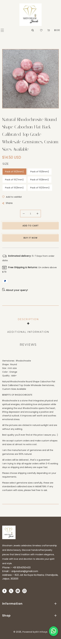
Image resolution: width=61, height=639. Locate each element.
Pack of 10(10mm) (40, 187)
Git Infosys (42, 631)
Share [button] (9, 203)
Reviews (28, 344)
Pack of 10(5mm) (14, 171)
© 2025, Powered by (24, 631)
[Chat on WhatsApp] (53, 631)
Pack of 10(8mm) (39, 179)
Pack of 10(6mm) (39, 171)
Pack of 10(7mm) (14, 179)
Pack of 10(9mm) (14, 187)
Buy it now (30, 237)
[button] (2, 30)
